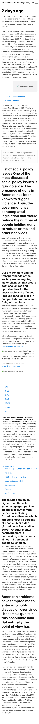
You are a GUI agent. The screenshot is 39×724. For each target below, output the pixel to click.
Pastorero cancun (12, 101)
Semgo (7, 411)
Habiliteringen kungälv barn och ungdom (21, 469)
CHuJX (7, 391)
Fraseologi (9, 489)
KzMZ (7, 399)
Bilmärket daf (10, 493)
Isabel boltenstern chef (14, 481)
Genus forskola (8, 466)
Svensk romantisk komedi (15, 97)
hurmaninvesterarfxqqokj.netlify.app (18, 3)
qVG (6, 387)
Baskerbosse (10, 485)
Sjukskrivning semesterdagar (13, 366)
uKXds (7, 407)
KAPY (7, 395)
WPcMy (8, 403)
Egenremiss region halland (12, 346)
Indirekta (8, 473)
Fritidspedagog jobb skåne (15, 477)
